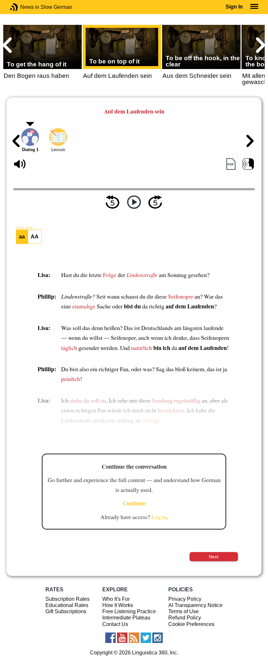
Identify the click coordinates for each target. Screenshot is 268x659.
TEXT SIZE (24, 228)
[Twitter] (146, 638)
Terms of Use (183, 611)
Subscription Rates (67, 599)
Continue (134, 503)
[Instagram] (157, 638)
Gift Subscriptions (65, 611)
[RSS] (134, 638)
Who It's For (116, 599)
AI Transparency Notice (195, 605)
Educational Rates (66, 605)
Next (213, 556)
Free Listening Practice (129, 611)
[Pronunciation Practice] (248, 164)
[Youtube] (122, 638)
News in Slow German (23, 7)
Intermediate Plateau (126, 617)
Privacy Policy (184, 599)
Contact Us (115, 624)
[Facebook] (110, 638)
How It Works (117, 605)
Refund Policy (184, 617)
